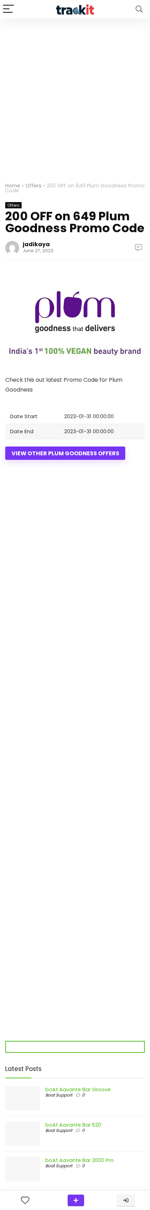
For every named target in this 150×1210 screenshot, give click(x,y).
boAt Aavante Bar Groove (78, 1089)
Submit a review (76, 1200)
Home (12, 185)
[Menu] (8, 9)
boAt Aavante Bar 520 (73, 1124)
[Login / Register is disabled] (125, 1200)
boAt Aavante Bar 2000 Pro (79, 1160)
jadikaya (36, 244)
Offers (33, 185)
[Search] (139, 9)
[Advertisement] (75, 97)
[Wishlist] (25, 1200)
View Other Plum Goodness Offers (65, 453)
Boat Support (58, 1095)
